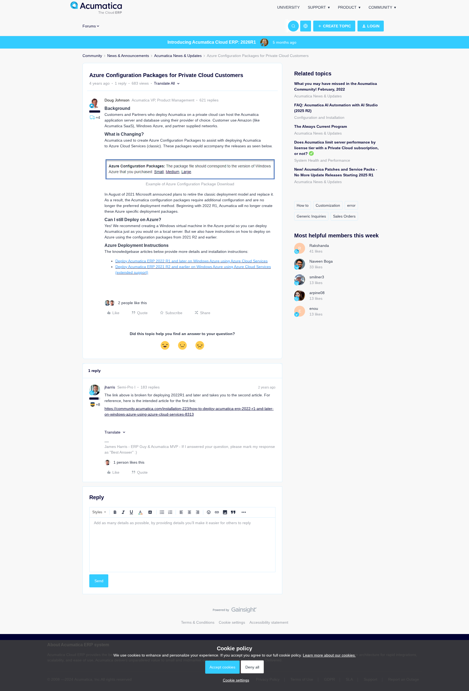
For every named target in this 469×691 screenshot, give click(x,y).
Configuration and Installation (319, 117)
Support (317, 7)
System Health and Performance (322, 160)
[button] (334, 26)
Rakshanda (319, 245)
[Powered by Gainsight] (234, 611)
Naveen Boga (321, 261)
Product (347, 7)
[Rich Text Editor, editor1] (182, 545)
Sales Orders (344, 216)
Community (380, 7)
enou (313, 308)
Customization (328, 205)
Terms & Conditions (197, 622)
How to (303, 205)
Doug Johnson (116, 100)
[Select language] (305, 26)
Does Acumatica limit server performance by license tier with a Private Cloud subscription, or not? (336, 148)
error (351, 205)
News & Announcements (128, 55)
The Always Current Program (320, 126)
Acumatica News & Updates (178, 55)
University (288, 7)
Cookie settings (232, 622)
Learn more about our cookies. (329, 655)
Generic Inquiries (311, 216)
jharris (109, 387)
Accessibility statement (268, 622)
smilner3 (316, 277)
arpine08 (317, 293)
